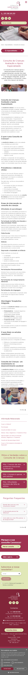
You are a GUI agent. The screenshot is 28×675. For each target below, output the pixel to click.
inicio (2, 44)
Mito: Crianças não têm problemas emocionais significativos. (12, 466)
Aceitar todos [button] (7, 668)
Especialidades (9, 44)
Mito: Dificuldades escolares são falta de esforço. (11, 484)
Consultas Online (11, 630)
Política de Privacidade (15, 583)
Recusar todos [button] (20, 668)
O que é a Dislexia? (6, 424)
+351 (15, 612)
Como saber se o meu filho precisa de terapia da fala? (13, 518)
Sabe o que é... (8, 557)
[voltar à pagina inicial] (14, 5)
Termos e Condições (8, 584)
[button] (14, 672)
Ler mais (6, 657)
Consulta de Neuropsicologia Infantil (10, 440)
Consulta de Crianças (19, 44)
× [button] (26, 649)
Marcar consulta (6, 23)
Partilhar (22, 409)
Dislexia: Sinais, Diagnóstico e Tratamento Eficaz (13, 432)
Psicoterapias (4, 427)
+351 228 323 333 (9, 13)
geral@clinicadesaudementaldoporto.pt (15, 620)
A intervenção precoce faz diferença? (10, 512)
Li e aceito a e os (13, 583)
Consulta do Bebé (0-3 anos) (8, 430)
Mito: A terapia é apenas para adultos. (12, 475)
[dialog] (14, 661)
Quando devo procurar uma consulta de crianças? (11, 505)
